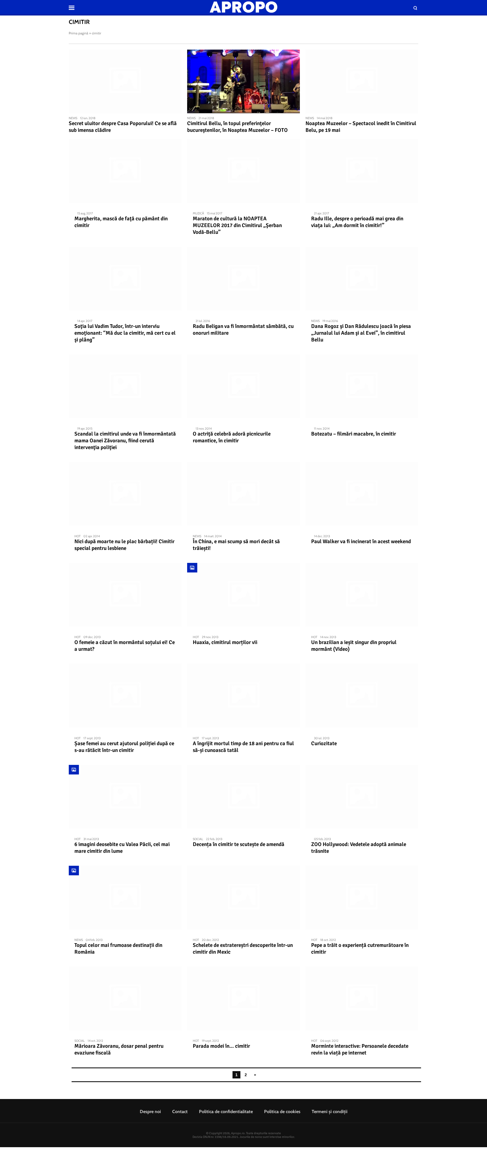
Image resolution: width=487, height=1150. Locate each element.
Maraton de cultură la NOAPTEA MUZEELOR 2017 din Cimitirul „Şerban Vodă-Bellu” (237, 225)
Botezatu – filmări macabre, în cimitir (353, 433)
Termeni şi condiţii (329, 1111)
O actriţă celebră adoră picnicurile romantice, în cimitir (232, 437)
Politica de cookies (282, 1111)
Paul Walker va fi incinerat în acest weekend (361, 541)
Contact (180, 1111)
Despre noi (150, 1111)
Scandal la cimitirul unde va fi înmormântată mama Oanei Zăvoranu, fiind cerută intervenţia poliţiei (125, 440)
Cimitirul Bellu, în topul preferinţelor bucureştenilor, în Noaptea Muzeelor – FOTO (237, 127)
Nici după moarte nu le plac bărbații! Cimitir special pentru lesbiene (124, 545)
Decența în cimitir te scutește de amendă (238, 844)
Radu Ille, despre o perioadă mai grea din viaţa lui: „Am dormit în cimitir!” (357, 222)
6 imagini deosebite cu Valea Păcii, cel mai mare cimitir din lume (122, 847)
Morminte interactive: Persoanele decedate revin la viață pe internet (359, 1049)
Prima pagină (78, 33)
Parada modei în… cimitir (221, 1046)
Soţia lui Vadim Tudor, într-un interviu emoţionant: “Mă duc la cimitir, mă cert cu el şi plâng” (125, 333)
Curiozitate (324, 743)
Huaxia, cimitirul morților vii (225, 642)
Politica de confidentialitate (226, 1111)
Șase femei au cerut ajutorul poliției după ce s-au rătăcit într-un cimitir (124, 747)
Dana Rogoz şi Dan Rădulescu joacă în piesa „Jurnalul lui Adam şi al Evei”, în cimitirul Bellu (361, 333)
